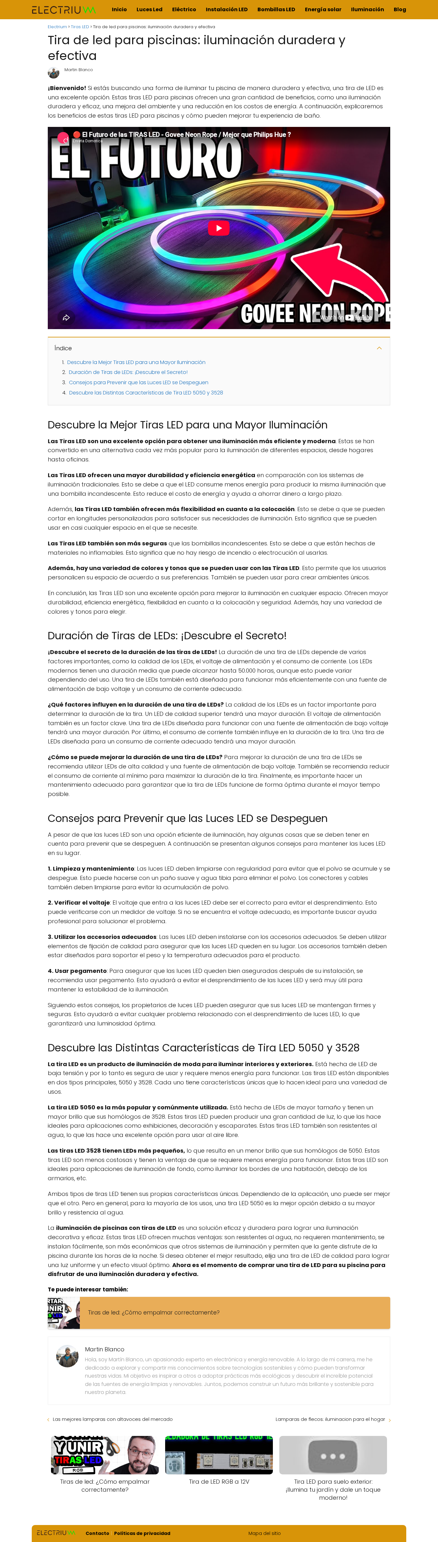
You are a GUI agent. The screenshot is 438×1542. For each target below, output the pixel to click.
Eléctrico (184, 9)
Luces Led (150, 9)
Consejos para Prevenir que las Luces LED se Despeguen (138, 382)
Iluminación (367, 9)
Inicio (119, 9)
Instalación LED (227, 9)
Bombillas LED (276, 9)
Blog (400, 9)
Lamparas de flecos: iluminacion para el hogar (330, 1419)
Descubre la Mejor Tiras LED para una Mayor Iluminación (136, 362)
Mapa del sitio (264, 1533)
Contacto (97, 1533)
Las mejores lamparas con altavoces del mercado (113, 1419)
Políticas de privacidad (142, 1533)
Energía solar (323, 9)
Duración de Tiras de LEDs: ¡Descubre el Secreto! (128, 372)
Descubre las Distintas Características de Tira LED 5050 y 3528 (146, 392)
